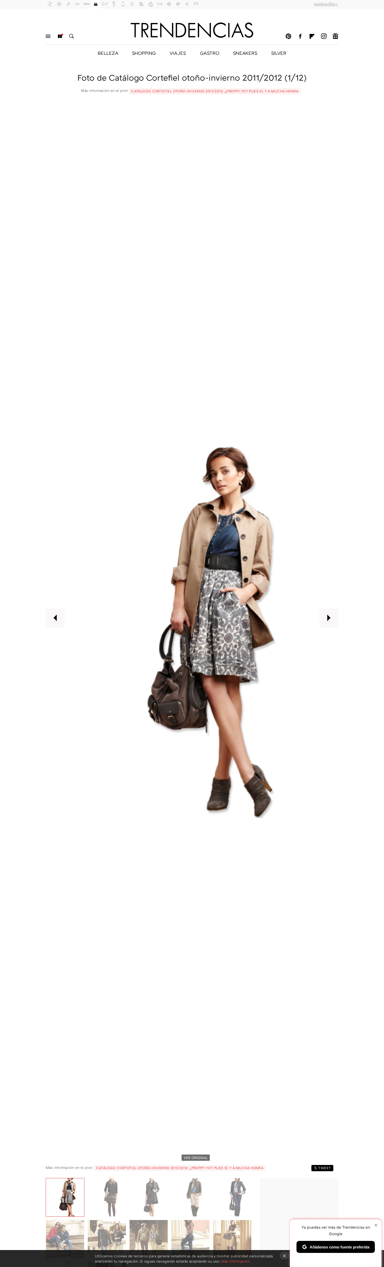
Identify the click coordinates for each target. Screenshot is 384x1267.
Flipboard (312, 36)
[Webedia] (326, 4)
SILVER (278, 53)
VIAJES (178, 53)
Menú (48, 36)
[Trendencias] (192, 30)
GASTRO (209, 53)
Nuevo (60, 36)
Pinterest (288, 36)
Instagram (323, 36)
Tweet (324, 1168)
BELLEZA (108, 53)
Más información (235, 1261)
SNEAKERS (245, 53)
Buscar (71, 36)
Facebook (300, 36)
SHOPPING (144, 53)
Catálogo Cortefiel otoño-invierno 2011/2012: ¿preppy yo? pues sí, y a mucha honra (215, 91)
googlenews (335, 36)
